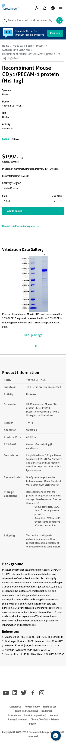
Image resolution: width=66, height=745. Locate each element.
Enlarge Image (33, 335)
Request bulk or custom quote (18, 226)
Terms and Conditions (26, 710)
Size (4, 195)
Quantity (57, 195)
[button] (56, 736)
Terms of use (49, 706)
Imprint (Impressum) (35, 715)
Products (17, 45)
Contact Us (15, 706)
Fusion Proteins (35, 45)
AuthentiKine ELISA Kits (16, 49)
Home (5, 45)
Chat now (55, 33)
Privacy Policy (32, 706)
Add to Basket (14, 210)
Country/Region (11, 183)
